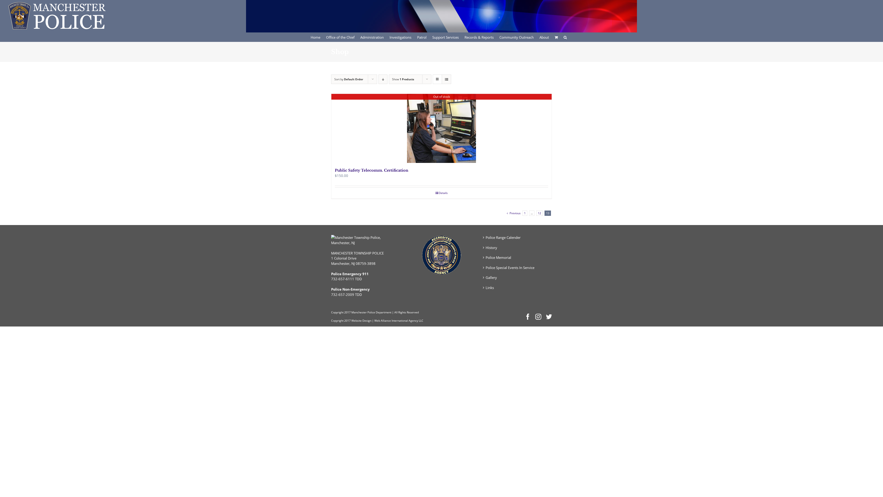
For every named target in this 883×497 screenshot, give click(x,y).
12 (539, 213)
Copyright (337, 312)
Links (490, 287)
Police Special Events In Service (510, 267)
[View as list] (446, 79)
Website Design (361, 321)
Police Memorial (498, 257)
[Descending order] (382, 79)
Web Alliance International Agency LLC (398, 321)
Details (443, 193)
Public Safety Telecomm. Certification (371, 170)
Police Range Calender (503, 237)
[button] (565, 37)
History (491, 247)
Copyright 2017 (341, 321)
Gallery (491, 277)
